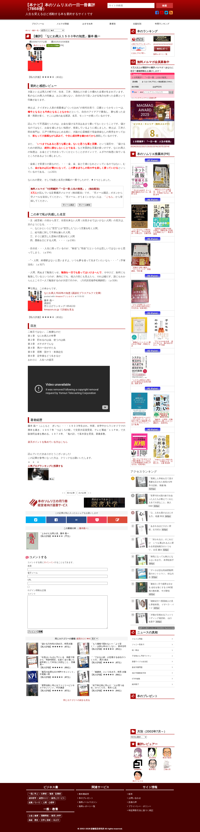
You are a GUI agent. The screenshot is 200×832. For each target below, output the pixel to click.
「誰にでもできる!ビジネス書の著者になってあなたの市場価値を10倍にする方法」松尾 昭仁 (141, 461)
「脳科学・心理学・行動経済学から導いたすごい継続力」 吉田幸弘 (163, 421)
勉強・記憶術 (55, 794)
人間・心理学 (48, 802)
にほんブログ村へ (138, 53)
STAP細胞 (136, 679)
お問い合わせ (135, 798)
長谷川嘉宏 (167, 757)
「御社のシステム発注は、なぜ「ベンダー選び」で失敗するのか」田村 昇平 (163, 192)
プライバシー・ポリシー (140, 806)
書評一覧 (35, 30)
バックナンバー (140, 98)
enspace (137, 769)
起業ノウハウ (34, 802)
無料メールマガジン (88, 802)
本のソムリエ (39, 45)
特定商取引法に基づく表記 (141, 810)
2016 (155, 146)
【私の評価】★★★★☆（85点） (107, 649)
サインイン (49, 562)
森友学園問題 (137, 667)
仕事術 (44, 794)
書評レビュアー (147, 744)
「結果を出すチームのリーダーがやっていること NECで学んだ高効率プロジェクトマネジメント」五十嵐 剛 (141, 421)
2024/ (133, 146)
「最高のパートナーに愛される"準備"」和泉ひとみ (141, 344)
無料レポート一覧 (160, 54)
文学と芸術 (46, 820)
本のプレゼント (86, 798)
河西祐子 (137, 757)
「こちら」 (109, 196)
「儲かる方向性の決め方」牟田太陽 (56, 643)
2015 (160, 146)
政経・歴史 (33, 820)
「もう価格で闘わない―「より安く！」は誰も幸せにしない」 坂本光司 (108, 644)
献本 (131, 794)
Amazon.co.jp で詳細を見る (59, 309)
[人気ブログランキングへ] (137, 39)
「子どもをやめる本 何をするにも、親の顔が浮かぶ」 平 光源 (163, 343)
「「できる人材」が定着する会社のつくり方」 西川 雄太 (108, 658)
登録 (135, 92)
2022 (166, 44)
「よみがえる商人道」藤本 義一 (54, 533)
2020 (149, 146)
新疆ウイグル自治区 (140, 661)
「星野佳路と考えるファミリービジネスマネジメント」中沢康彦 (57, 686)
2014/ (167, 146)
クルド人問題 (137, 639)
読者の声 (152, 98)
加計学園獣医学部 (139, 673)
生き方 (56, 820)
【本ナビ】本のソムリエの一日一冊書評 (62, 4)
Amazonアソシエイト (64, 296)
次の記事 (82, 493)
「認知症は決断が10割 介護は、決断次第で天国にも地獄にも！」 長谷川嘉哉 (163, 231)
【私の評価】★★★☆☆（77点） (55, 536)
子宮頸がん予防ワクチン (141, 656)
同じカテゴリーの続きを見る (76, 700)
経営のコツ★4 (83, 638)
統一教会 (135, 650)
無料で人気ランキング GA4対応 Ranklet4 (155, 628)
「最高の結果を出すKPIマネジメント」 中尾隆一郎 (58, 673)
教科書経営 (84, 794)
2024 (155, 44)
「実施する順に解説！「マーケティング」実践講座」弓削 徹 (141, 269)
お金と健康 (33, 816)
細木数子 (135, 684)
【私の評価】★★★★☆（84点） (107, 690)
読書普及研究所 (97, 829)
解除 (141, 92)
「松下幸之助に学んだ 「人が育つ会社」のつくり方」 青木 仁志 (107, 686)
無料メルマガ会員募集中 (153, 62)
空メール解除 (84, 205)
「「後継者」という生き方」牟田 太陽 (108, 672)
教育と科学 (56, 816)
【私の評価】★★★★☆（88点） (107, 674)
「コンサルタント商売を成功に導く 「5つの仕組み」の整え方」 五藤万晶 (141, 231)
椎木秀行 (152, 769)
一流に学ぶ (33, 794)
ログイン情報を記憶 (37, 590)
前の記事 (71, 493)
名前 (30, 566)
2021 (171, 44)
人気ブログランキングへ (141, 44)
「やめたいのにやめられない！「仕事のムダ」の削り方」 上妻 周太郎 (163, 461)
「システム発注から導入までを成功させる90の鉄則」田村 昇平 (141, 381)
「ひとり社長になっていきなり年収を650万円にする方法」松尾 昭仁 (141, 306)
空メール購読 (68, 205)
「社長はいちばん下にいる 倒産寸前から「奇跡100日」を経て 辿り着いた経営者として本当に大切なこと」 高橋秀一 (57, 661)
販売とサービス (58, 798)
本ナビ (27, 30)
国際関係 (45, 816)
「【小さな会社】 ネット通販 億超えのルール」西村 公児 (141, 192)
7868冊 (36, 8)
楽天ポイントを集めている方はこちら (48, 441)
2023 (160, 44)
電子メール (33, 573)
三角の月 (167, 769)
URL (29, 579)
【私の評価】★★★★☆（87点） (56, 646)
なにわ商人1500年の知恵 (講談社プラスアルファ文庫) (72, 292)
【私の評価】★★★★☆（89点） (56, 667)
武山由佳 (152, 757)
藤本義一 (83, 528)
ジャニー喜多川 (138, 644)
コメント (32, 593)
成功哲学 (32, 798)
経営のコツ (44, 798)
